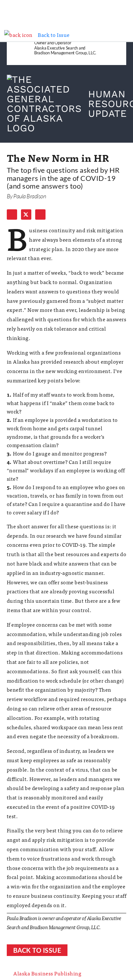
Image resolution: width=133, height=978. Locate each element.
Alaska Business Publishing (47, 973)
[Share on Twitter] (26, 214)
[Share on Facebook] (12, 214)
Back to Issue (37, 950)
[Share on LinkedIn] (40, 214)
